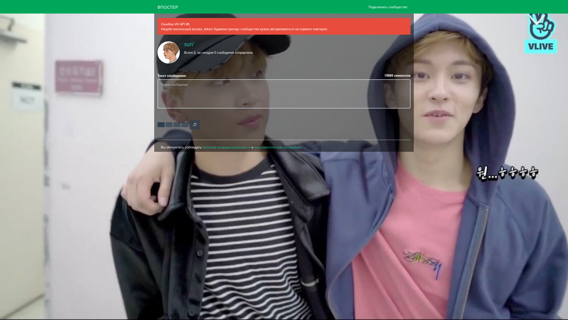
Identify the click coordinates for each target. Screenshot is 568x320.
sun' (189, 44)
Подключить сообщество (388, 6)
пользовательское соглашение (277, 147)
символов (397, 75)
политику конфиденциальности (226, 147)
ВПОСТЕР (168, 7)
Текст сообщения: (172, 75)
